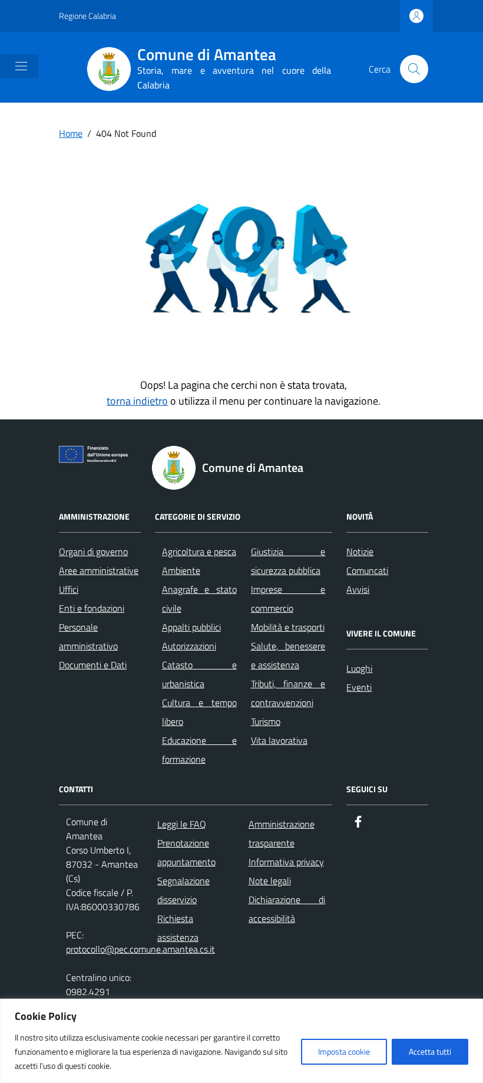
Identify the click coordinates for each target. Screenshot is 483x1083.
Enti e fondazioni (91, 608)
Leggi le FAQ (181, 824)
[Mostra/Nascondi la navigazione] (21, 66)
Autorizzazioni (189, 646)
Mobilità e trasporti (288, 627)
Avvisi (357, 589)
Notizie (359, 551)
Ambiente (181, 570)
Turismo (265, 721)
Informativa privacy (286, 862)
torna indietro (137, 401)
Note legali (270, 881)
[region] (241, 1041)
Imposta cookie (344, 1051)
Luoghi (359, 668)
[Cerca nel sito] (414, 69)
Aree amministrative (98, 570)
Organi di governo (93, 551)
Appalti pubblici (191, 627)
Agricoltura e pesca (199, 551)
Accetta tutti (430, 1051)
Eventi (359, 687)
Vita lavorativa (279, 740)
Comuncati (367, 570)
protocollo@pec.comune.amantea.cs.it (140, 949)
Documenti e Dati (93, 665)
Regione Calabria (87, 15)
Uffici (68, 589)
